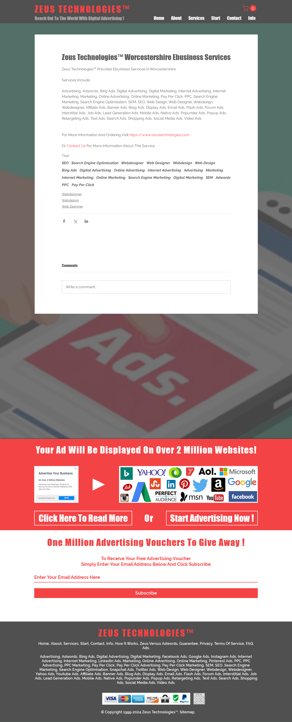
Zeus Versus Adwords (158, 643)
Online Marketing (110, 177)
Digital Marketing (188, 177)
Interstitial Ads (235, 674)
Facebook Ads (174, 656)
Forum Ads (212, 674)
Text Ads (209, 678)
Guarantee (188, 643)
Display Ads (153, 674)
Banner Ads (113, 674)
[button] (250, 8)
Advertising (193, 170)
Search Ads (229, 678)
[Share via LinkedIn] (86, 221)
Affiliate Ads (90, 674)
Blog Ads (133, 674)
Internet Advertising (164, 170)
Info (109, 643)
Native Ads (113, 678)
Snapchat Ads (122, 669)
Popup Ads (160, 678)
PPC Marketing (77, 665)
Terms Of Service (229, 643)
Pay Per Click (83, 185)
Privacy (206, 643)
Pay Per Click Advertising (138, 665)
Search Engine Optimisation (94, 163)
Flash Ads (192, 674)
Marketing (214, 170)
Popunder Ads (136, 678)
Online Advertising (129, 170)
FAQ (249, 643)
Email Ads (173, 674)
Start (84, 643)
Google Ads (199, 656)
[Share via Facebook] (64, 221)
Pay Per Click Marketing (183, 665)
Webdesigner (132, 163)
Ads (145, 648)
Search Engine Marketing (149, 177)
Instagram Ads (223, 656)
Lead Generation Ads (61, 678)
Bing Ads (69, 170)
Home (43, 643)
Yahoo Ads (45, 674)
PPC (65, 185)
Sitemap (187, 712)
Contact (97, 643)
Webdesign (182, 163)
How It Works (126, 643)
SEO (65, 163)
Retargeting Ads (186, 678)
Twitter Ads (146, 669)
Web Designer (158, 163)
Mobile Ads (92, 678)
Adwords (223, 177)
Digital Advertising (95, 170)
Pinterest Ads (220, 661)
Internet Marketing (78, 177)
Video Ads (166, 682)
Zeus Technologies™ (160, 712)
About (56, 643)
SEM (209, 177)
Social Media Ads (140, 682)
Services (70, 643)
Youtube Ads (67, 674)
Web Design (205, 163)
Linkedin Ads (109, 661)
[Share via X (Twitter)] (75, 221)
